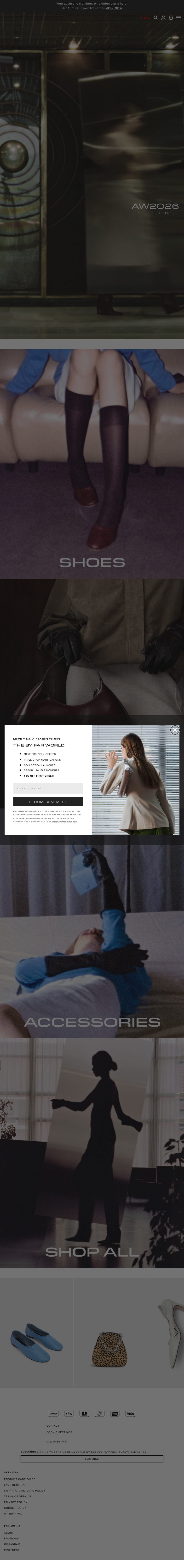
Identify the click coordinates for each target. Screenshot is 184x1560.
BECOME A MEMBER (48, 801)
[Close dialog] (175, 729)
